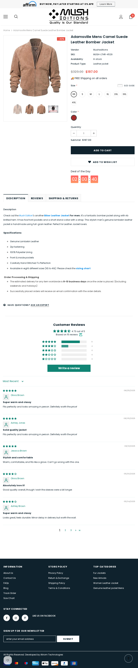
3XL (124, 94)
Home (6, 30)
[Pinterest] (25, 618)
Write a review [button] (69, 368)
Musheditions (100, 49)
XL (108, 94)
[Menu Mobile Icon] (5, 17)
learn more (106, 4)
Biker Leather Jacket (56, 215)
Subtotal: (76, 140)
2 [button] (65, 530)
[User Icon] (121, 17)
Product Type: (78, 63)
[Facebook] (6, 618)
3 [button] (71, 530)
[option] (35, 67)
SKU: (73, 54)
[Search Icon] (16, 17)
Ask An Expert (40, 305)
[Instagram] (16, 618)
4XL (74, 102)
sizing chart (83, 268)
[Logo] (69, 16)
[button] (49, 342)
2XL (116, 94)
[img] (10, 390)
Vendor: (75, 49)
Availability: (77, 59)
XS (73, 94)
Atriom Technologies (51, 654)
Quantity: (76, 127)
